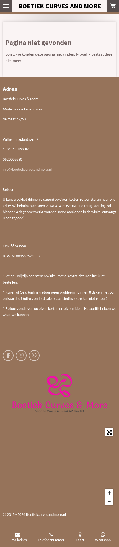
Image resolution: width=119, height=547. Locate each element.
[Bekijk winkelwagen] (113, 6)
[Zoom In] (109, 493)
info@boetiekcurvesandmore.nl (27, 170)
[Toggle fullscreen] (109, 432)
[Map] (59, 466)
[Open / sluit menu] (6, 6)
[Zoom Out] (109, 501)
